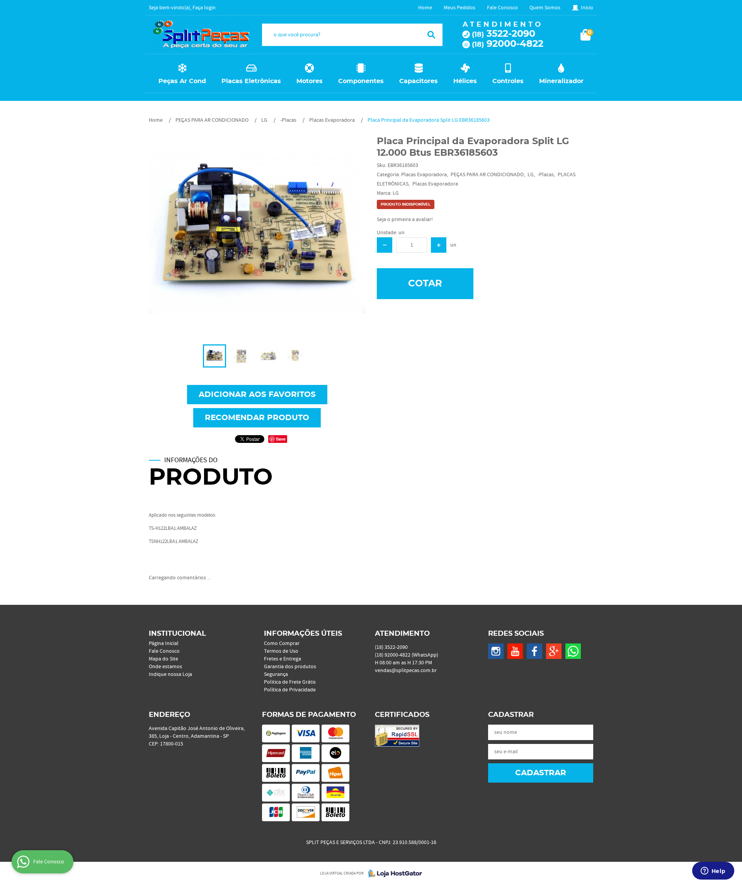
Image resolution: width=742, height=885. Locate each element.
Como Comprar (282, 643)
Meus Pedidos (459, 7)
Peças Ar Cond (182, 81)
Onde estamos (165, 666)
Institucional (177, 633)
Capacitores (418, 81)
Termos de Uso (281, 651)
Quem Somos (544, 7)
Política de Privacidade (290, 689)
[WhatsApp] (573, 651)
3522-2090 (503, 34)
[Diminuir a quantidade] (384, 245)
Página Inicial (164, 643)
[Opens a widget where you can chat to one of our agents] (713, 871)
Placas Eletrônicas (251, 81)
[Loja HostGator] (393, 873)
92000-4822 (507, 44)
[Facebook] (534, 651)
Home (425, 7)
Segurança (276, 674)
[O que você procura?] (431, 35)
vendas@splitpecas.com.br (406, 670)
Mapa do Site (163, 658)
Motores (309, 81)
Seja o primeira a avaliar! (405, 219)
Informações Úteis (303, 633)
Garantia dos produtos (290, 666)
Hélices (465, 81)
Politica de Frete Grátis (290, 682)
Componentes (361, 81)
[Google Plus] (554, 651)
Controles (508, 81)
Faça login (204, 7)
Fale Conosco (502, 7)
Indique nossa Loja (170, 674)
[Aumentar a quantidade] (438, 245)
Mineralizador (561, 81)
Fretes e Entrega (282, 658)
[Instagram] (496, 651)
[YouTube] (515, 651)
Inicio (587, 7)
